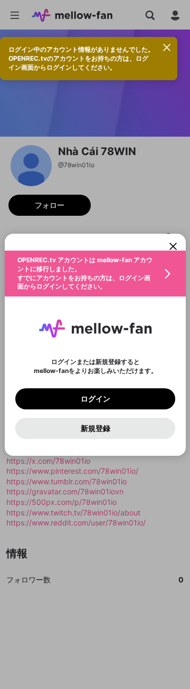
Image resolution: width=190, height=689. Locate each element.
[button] (95, 273)
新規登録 (95, 428)
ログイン (95, 398)
